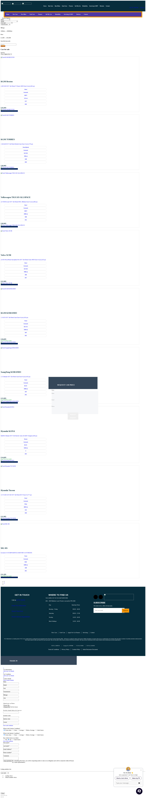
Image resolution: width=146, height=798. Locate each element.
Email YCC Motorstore (19, 605)
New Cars (50, 6)
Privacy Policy (65, 649)
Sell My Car (78, 6)
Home (44, 6)
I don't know (40, 730)
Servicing (85, 632)
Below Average (30, 730)
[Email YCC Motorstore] (12, 602)
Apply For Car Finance (74, 632)
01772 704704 (134, 7)
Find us (142, 7)
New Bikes (57, 6)
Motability (85, 6)
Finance (71, 6)
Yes (6, 739)
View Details (14, 111)
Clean (15, 730)
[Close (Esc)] (6, 795)
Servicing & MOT (93, 6)
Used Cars (64, 6)
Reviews (102, 6)
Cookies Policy (76, 649)
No (10, 739)
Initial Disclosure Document (90, 649)
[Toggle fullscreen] (3, 795)
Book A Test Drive (17, 611)
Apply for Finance (6, 111)
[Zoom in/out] (1, 795)
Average (21, 730)
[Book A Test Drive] (12, 607)
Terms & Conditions (53, 649)
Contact (108, 6)
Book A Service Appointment (21, 617)
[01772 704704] (130, 4)
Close (2, 793)
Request (73, 414)
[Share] (4, 795)
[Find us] (141, 4)
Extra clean (8, 730)
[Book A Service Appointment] (12, 613)
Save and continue (8, 725)
